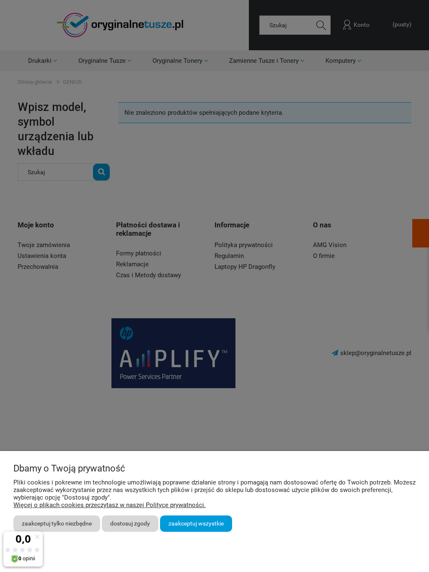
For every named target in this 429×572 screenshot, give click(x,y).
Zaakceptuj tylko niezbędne (57, 523)
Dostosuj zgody (130, 523)
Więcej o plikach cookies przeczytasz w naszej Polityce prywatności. (109, 505)
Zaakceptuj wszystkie (196, 523)
